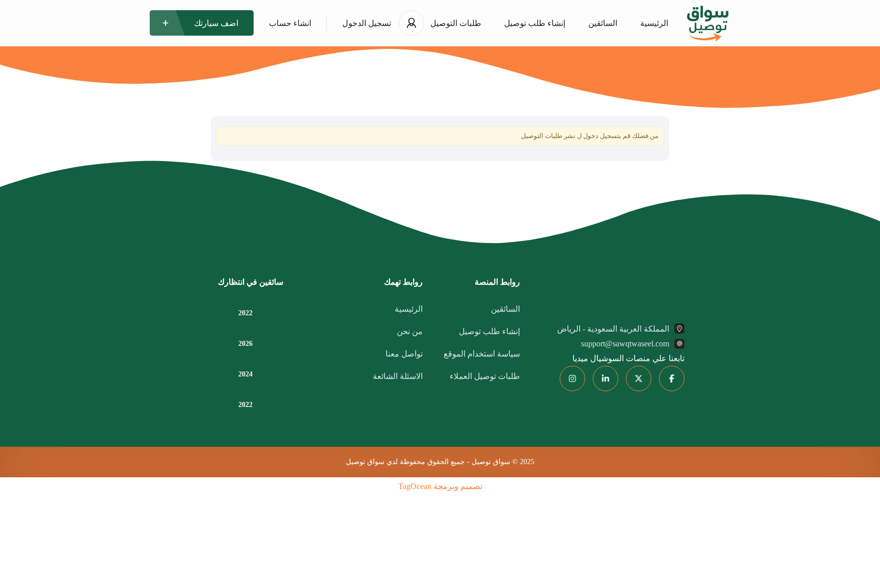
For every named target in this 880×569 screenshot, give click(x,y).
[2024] (271, 374)
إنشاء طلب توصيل (534, 23)
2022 (245, 313)
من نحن (410, 331)
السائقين (602, 23)
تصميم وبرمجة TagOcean (440, 486)
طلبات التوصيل (455, 23)
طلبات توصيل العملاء (485, 376)
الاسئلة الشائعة (398, 376)
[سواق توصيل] (707, 23)
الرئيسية (654, 23)
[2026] (271, 343)
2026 (245, 343)
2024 (245, 374)
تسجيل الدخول (366, 23)
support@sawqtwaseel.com (625, 343)
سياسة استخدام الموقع (482, 353)
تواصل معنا (404, 353)
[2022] (271, 313)
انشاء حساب (290, 23)
